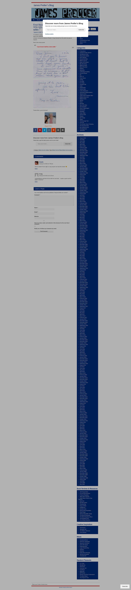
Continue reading (49, 34)
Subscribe (81, 29)
